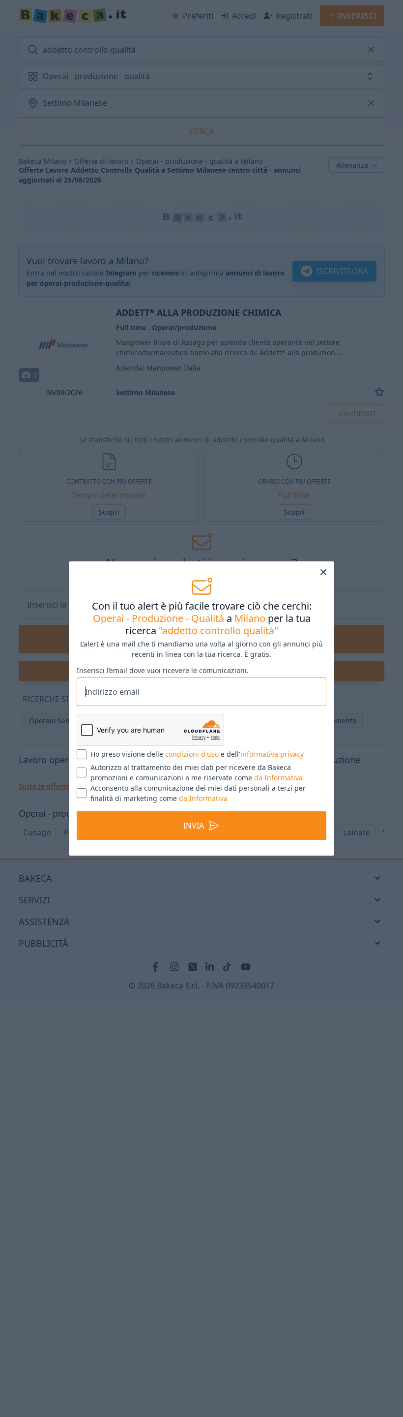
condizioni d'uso (192, 754)
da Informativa (278, 777)
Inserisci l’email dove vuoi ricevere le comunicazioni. (163, 670)
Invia (193, 825)
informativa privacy (272, 754)
